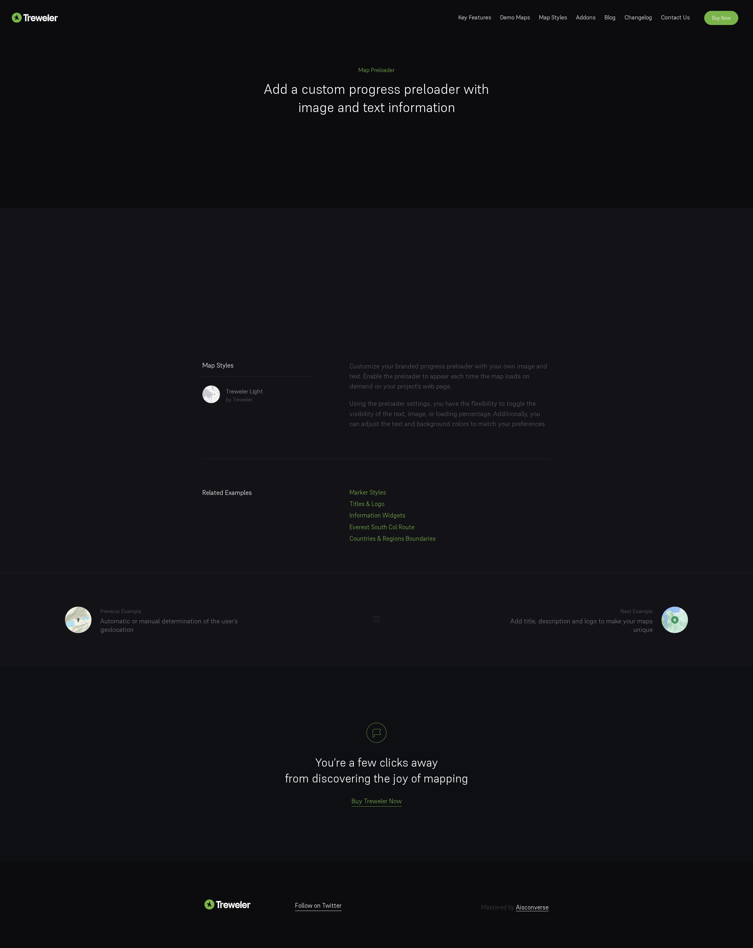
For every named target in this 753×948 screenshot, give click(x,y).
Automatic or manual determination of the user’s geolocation (169, 625)
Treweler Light (244, 391)
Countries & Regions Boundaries (392, 539)
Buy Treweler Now (376, 801)
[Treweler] (37, 17)
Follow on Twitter (318, 905)
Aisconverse (532, 907)
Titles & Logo (366, 504)
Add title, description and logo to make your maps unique (581, 625)
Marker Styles (367, 492)
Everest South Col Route (381, 527)
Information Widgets (377, 515)
